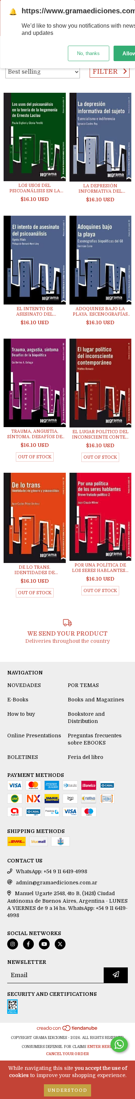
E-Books (17, 699)
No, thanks (88, 53)
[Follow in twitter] (60, 944)
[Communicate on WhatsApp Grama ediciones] (119, 1044)
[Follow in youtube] (44, 944)
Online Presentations (34, 735)
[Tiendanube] (67, 1030)
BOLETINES (22, 757)
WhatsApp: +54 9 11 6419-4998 (51, 871)
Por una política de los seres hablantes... (100, 568)
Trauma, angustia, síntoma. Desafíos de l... (34, 434)
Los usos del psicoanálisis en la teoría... (34, 188)
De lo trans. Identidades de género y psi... (34, 570)
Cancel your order (67, 1054)
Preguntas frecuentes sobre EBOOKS (95, 739)
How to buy (21, 714)
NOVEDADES (24, 685)
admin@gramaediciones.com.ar (56, 882)
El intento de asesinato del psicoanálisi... (34, 311)
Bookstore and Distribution (86, 717)
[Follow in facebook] (28, 944)
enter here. (100, 1047)
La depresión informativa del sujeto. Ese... (100, 188)
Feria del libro (85, 757)
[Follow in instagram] (12, 944)
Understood (67, 1090)
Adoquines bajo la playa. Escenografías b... (100, 311)
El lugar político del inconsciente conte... (100, 434)
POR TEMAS (83, 685)
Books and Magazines (96, 699)
